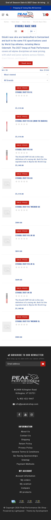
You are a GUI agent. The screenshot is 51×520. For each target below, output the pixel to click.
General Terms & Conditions (25, 452)
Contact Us (25, 435)
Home (6, 22)
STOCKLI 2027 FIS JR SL (25, 264)
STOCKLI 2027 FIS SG (24, 149)
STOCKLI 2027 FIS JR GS (25, 235)
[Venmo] (38, 501)
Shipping (25, 439)
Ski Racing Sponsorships (25, 456)
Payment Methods (25, 464)
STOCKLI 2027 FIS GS (24, 178)
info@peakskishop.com (26, 404)
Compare (25, 488)
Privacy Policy (25, 448)
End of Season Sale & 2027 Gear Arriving (25, 3)
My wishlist (25, 484)
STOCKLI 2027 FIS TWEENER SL (27, 321)
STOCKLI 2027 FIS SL (23, 92)
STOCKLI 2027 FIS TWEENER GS (27, 207)
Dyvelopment (42, 511)
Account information (25, 476)
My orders (26, 480)
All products (25, 492)
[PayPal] (29, 501)
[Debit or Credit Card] (21, 501)
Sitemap (26, 460)
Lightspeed (19, 511)
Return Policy (25, 443)
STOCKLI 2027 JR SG (23, 292)
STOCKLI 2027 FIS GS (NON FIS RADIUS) (31, 121)
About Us (25, 431)
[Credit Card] (13, 501)
